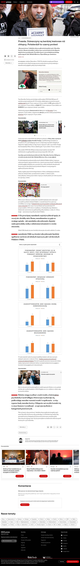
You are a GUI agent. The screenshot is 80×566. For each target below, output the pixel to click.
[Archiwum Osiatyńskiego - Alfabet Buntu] (32, 557)
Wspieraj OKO (24, 537)
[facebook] (51, 427)
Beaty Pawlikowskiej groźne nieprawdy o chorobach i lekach (36, 470)
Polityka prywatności (45, 542)
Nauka (28, 466)
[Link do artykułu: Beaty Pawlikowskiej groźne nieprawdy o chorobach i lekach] (37, 457)
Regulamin (43, 540)
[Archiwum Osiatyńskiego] (47, 557)
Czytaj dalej (19, 476)
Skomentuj (7, 63)
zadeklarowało (22, 103)
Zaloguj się (24, 504)
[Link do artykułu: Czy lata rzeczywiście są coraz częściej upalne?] (61, 457)
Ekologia (52, 466)
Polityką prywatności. (19, 561)
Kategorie (22, 2)
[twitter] (54, 427)
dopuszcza (20, 114)
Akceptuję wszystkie (73, 561)
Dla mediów (43, 545)
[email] (57, 427)
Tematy (15, 2)
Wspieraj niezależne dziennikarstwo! (9, 537)
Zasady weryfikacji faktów (47, 535)
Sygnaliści (23, 547)
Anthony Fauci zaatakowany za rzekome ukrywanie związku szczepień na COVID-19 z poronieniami (12, 470)
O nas (22, 535)
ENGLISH (23, 550)
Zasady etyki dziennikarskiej (47, 537)
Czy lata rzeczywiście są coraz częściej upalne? (59, 470)
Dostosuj (62, 561)
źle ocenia (50, 110)
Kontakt (22, 545)
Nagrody (23, 542)
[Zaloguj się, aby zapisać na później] (23, 467)
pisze (57, 395)
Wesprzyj (69, 2)
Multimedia (29, 2)
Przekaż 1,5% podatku (26, 540)
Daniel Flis (27, 439)
